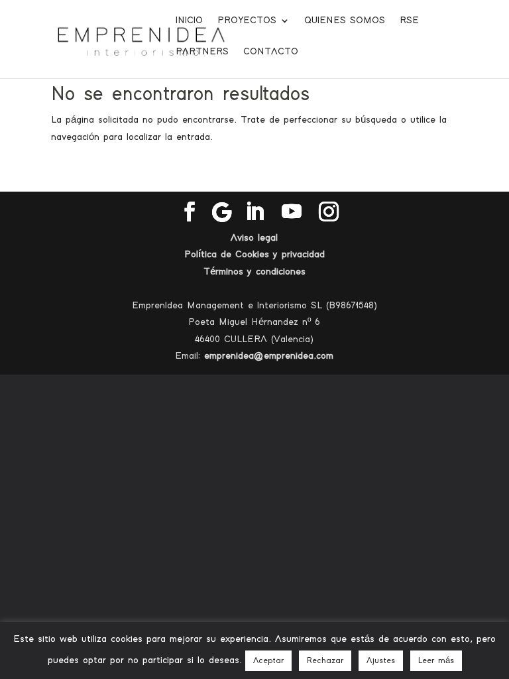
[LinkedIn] (254, 212)
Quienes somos (344, 20)
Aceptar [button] (268, 660)
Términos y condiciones (254, 272)
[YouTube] (292, 212)
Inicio (189, 20)
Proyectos (246, 20)
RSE (409, 20)
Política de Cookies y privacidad (254, 254)
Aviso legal (254, 238)
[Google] (222, 212)
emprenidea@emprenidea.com (268, 356)
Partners (202, 51)
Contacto (270, 51)
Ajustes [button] (381, 660)
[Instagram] (329, 212)
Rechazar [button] (325, 660)
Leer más (436, 660)
